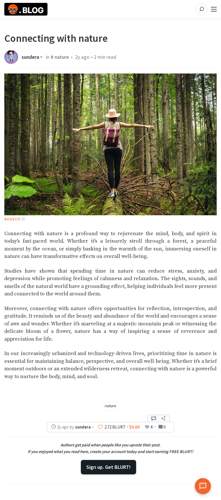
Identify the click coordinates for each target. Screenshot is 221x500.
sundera (30, 57)
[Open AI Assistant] (203, 486)
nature (110, 405)
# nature (60, 57)
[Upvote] (100, 426)
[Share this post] (163, 418)
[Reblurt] (153, 418)
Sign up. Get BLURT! (108, 467)
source (12, 219)
